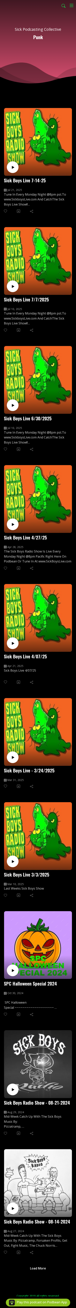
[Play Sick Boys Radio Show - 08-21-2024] (13, 1089)
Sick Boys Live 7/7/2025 (26, 299)
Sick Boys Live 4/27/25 (25, 537)
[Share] (32, 211)
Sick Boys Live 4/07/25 (25, 656)
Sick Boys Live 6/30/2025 (28, 418)
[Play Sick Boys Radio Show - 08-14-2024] (13, 1208)
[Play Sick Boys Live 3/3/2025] (13, 861)
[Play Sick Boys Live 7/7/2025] (13, 286)
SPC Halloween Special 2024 (30, 983)
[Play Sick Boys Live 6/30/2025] (13, 405)
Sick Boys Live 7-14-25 (25, 180)
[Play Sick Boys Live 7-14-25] (13, 167)
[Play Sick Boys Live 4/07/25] (13, 643)
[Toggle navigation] (71, 5)
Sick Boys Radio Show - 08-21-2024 (37, 1103)
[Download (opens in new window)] (19, 211)
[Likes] (6, 211)
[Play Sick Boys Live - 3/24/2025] (13, 757)
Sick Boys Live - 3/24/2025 (29, 770)
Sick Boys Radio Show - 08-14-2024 (37, 1221)
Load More (38, 1268)
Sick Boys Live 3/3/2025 (26, 874)
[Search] (63, 5)
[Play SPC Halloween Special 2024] (13, 970)
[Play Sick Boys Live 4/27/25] (13, 524)
